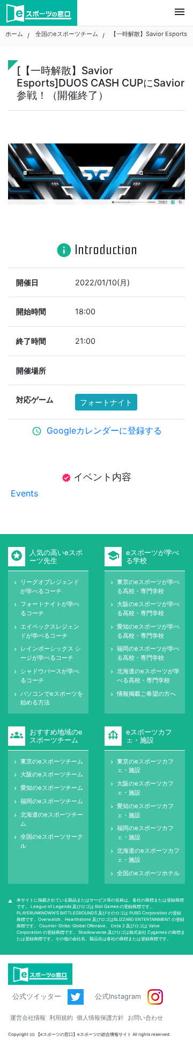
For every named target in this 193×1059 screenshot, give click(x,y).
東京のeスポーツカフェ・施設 (145, 766)
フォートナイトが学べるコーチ (49, 608)
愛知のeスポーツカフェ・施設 (145, 810)
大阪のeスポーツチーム (51, 774)
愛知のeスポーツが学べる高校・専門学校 (148, 631)
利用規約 (61, 1017)
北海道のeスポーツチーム (51, 819)
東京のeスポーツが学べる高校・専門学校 (148, 586)
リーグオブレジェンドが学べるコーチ (49, 586)
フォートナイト (106, 402)
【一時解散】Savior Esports (148, 34)
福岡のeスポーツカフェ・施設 (145, 832)
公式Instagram (119, 996)
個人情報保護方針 (100, 1017)
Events (23, 493)
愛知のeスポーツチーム (51, 787)
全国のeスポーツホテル (148, 873)
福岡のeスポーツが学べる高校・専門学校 (148, 653)
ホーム (14, 34)
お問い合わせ (145, 1017)
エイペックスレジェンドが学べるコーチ (49, 631)
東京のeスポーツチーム (51, 761)
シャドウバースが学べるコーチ (49, 675)
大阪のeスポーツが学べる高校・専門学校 (148, 608)
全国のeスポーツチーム (66, 34)
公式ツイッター (37, 996)
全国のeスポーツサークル (51, 841)
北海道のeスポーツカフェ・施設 (148, 855)
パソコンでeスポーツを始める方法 (51, 698)
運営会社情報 (28, 1017)
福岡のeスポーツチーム (51, 801)
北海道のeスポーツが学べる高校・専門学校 (148, 675)
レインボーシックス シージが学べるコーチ (50, 653)
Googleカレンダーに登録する (104, 430)
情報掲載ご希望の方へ (146, 693)
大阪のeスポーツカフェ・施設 (145, 788)
